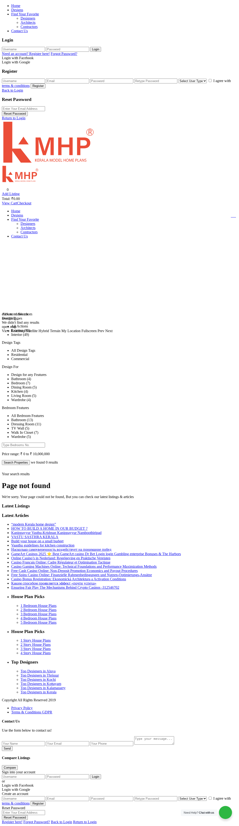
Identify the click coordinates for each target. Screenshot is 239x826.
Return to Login (13, 118)
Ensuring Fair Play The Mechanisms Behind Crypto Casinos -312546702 (65, 587)
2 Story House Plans (36, 645)
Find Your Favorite (25, 14)
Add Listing (11, 194)
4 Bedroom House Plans (38, 618)
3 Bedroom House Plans (38, 614)
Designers (28, 18)
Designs (17, 10)
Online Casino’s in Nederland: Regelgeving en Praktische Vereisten (60, 558)
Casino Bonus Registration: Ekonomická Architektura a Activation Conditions (68, 579)
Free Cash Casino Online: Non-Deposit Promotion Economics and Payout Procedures (74, 571)
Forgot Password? (64, 54)
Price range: (10, 454)
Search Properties (16, 462)
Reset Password (15, 113)
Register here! (12, 822)
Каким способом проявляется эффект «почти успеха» (53, 583)
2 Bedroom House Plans (38, 610)
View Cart (9, 203)
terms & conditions (16, 86)
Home (15, 6)
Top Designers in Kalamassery (43, 688)
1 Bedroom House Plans (38, 606)
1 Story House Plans (36, 640)
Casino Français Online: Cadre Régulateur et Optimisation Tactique (60, 562)
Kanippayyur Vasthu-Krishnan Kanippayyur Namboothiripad (56, 533)
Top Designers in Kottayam (41, 684)
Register (38, 86)
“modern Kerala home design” (33, 524)
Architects (28, 22)
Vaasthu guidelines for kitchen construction (42, 545)
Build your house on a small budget (37, 541)
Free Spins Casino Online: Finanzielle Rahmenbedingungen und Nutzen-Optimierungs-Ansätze (81, 575)
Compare (10, 767)
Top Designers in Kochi (38, 679)
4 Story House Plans (36, 653)
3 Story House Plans (36, 649)
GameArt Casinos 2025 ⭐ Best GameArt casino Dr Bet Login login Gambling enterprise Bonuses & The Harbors (96, 554)
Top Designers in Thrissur (40, 675)
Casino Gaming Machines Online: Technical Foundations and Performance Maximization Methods (84, 566)
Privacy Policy (22, 708)
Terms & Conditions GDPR (31, 712)
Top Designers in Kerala (38, 692)
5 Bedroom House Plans (38, 622)
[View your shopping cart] (234, 215)
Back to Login (12, 90)
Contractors (29, 27)
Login (95, 49)
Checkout (24, 203)
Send (7, 748)
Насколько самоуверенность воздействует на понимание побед (61, 549)
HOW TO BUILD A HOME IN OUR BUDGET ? (49, 528)
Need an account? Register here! (26, 54)
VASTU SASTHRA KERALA (34, 537)
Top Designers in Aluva (38, 671)
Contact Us (19, 31)
